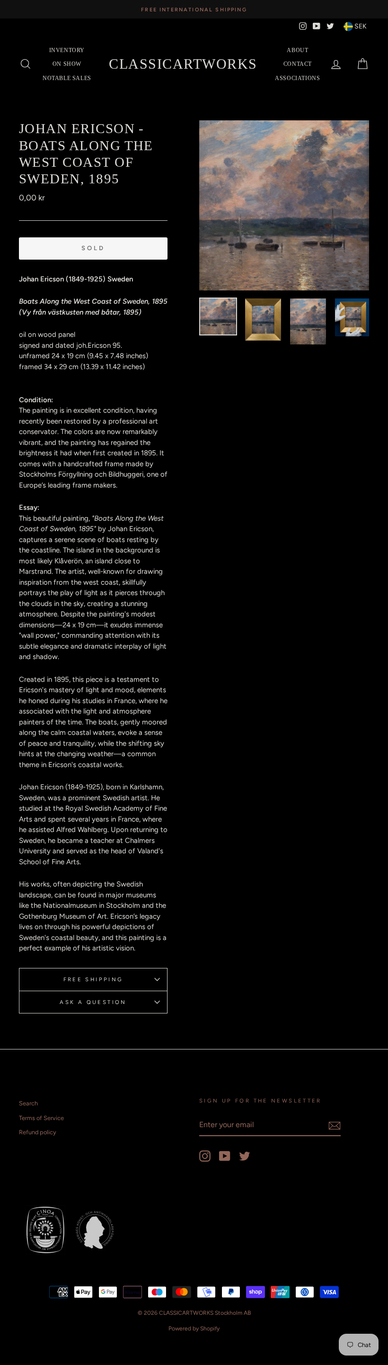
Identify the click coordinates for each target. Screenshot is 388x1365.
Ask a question (93, 1002)
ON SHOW (67, 64)
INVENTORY (67, 50)
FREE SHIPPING (93, 979)
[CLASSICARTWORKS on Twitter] (244, 1156)
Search (28, 1103)
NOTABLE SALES (67, 78)
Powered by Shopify (194, 1328)
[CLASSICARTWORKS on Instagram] (205, 1156)
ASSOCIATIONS (297, 78)
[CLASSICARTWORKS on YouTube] (224, 1156)
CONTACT (297, 64)
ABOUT (297, 50)
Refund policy (37, 1132)
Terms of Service (41, 1117)
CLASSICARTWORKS (183, 64)
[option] (194, 9)
